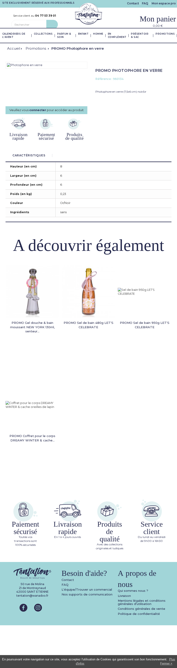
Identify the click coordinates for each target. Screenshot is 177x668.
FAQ (145, 3)
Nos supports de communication (87, 594)
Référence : (103, 79)
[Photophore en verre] (24, 65)
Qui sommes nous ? (133, 590)
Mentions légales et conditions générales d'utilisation (141, 602)
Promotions (36, 48)
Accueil (13, 48)
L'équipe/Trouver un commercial (87, 589)
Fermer (165, 663)
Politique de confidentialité (139, 614)
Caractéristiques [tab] (28, 155)
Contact (133, 3)
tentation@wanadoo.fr (32, 595)
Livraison (124, 596)
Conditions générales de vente (141, 608)
